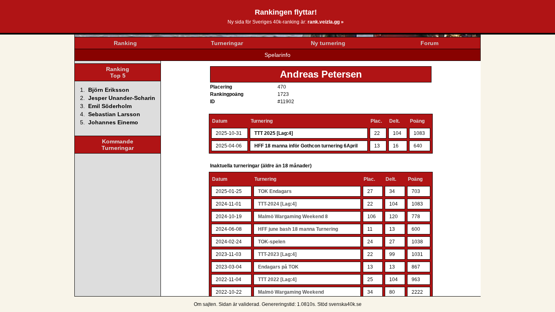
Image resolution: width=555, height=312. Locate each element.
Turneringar (227, 43)
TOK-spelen (271, 242)
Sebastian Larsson (114, 114)
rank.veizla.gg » (326, 22)
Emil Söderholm (110, 106)
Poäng (417, 121)
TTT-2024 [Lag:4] (277, 204)
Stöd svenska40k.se (339, 304)
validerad (248, 304)
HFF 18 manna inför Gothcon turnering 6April (306, 146)
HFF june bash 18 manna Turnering (298, 229)
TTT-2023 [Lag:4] (277, 254)
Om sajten (205, 304)
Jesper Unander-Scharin (121, 98)
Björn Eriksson (108, 90)
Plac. (376, 121)
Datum (220, 121)
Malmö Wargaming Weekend (291, 292)
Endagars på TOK (278, 267)
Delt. (394, 121)
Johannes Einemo (113, 122)
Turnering (262, 121)
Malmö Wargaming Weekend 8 (293, 216)
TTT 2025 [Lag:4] (273, 133)
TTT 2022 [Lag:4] (277, 279)
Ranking (125, 43)
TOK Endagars (275, 191)
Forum (429, 43)
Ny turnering (328, 43)
